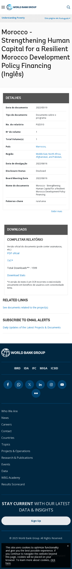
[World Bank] (36, 352)
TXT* (10, 260)
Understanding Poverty (13, 17)
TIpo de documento (16, 114)
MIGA (43, 368)
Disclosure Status (16, 170)
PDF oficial (13, 253)
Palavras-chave (14, 201)
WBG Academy (10, 478)
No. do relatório (15, 124)
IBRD (17, 368)
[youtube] (62, 384)
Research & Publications (17, 458)
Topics (5, 444)
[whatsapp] (18, 384)
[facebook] (7, 384)
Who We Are (9, 411)
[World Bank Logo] (21, 7)
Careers (6, 424)
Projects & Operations (15, 451)
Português (64, 18)
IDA (26, 368)
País (8, 146)
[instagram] (51, 384)
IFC (34, 368)
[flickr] (36, 393)
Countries (7, 438)
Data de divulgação (16, 163)
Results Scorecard (13, 484)
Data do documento (17, 107)
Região (9, 153)
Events (5, 464)
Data (4, 471)
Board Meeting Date (17, 178)
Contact (6, 431)
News (5, 418)
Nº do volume (13, 131)
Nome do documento (17, 185)
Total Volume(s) (14, 139)
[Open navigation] (3, 7)
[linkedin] (40, 384)
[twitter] (29, 384)
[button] (68, 7)
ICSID (54, 368)
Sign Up (36, 520)
